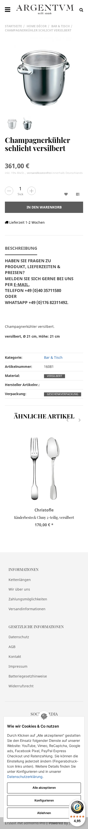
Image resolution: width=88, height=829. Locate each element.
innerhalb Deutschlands (55, 173)
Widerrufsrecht (21, 686)
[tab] (39, 284)
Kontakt (15, 656)
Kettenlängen (20, 579)
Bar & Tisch (53, 357)
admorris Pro (34, 823)
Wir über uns (19, 589)
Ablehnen (44, 813)
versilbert (54, 376)
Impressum (18, 666)
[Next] (80, 420)
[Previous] (67, 420)
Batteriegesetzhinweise (28, 676)
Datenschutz (19, 637)
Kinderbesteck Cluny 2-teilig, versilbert (44, 517)
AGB (12, 646)
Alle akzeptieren (44, 787)
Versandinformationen (27, 609)
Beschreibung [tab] (21, 248)
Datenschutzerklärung (25, 776)
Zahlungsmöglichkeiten (28, 599)
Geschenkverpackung (62, 394)
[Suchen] (80, 9)
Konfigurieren (44, 800)
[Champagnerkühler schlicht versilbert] (44, 76)
